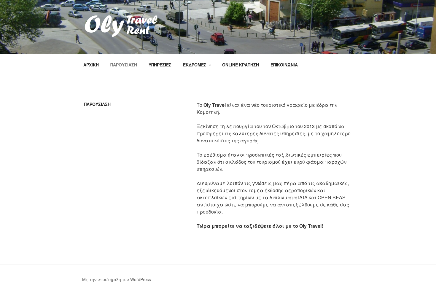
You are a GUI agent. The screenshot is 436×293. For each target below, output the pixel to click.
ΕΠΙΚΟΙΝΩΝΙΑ (284, 65)
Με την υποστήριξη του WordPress (116, 279)
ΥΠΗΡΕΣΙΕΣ (160, 65)
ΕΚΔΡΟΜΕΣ (194, 65)
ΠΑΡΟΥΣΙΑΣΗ (123, 65)
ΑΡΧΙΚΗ (91, 65)
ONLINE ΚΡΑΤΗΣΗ (240, 65)
